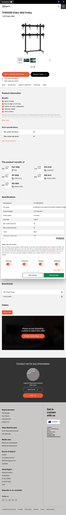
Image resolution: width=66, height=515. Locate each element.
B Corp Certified (6, 478)
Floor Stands (5, 416)
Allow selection (32, 275)
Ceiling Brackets (6, 419)
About (3, 85)
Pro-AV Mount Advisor (8, 457)
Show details (57, 270)
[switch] (25, 264)
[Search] (59, 2)
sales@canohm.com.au (53, 436)
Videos (45, 85)
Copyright (20, 509)
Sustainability (6, 475)
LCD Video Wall (6, 434)
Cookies (42, 509)
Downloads (37, 85)
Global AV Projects (7, 472)
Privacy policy (28, 509)
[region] (33, 37)
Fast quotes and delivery (11, 78)
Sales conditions (50, 509)
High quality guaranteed (11, 81)
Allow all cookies (54, 275)
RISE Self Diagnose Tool (9, 460)
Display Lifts (5, 422)
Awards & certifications (24, 85)
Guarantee (5, 463)
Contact (4, 455)
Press (3, 484)
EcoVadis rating (6, 481)
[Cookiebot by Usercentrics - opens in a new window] (57, 238)
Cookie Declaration (50, 252)
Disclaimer (36, 509)
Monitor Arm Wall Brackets (9, 446)
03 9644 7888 (51, 435)
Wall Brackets (6, 413)
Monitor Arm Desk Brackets (9, 443)
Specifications (12, 85)
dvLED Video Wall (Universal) (10, 431)
